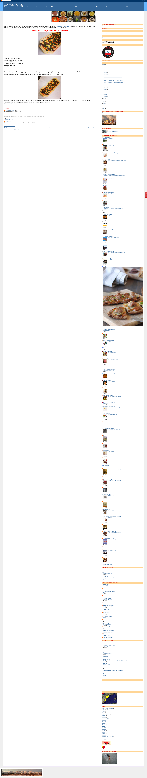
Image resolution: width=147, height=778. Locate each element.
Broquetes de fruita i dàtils (112, 352)
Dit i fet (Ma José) (106, 207)
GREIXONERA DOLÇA (111, 510)
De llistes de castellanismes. (107, 653)
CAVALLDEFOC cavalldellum (108, 637)
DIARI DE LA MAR (106, 659)
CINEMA (103, 711)
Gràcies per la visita (104, 33)
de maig (105, 89)
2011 (104, 101)
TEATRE (103, 738)
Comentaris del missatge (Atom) (15, 129)
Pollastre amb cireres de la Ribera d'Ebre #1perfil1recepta (117, 160)
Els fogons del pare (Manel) (108, 236)
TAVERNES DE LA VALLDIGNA (107, 736)
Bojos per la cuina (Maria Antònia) (109, 402)
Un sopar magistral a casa (107, 348)
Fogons (104, 572)
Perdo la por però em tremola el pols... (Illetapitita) (112, 516)
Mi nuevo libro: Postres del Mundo (108, 570)
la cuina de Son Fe (106, 509)
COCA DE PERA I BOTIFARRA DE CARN (111, 78)
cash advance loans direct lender (108, 606)
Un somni (104, 613)
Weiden (104, 675)
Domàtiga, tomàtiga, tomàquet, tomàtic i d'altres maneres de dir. (117, 469)
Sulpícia (104, 657)
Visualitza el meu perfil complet (112, 131)
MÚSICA (103, 726)
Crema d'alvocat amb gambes (112, 436)
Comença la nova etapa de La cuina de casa (115, 539)
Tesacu (104, 602)
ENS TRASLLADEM (106, 547)
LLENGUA (103, 723)
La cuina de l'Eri (106, 333)
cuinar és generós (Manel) (107, 258)
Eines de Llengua (106, 584)
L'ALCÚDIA (104, 720)
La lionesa (105, 185)
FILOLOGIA (104, 715)
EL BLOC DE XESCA (107, 635)
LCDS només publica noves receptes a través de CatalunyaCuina (118, 222)
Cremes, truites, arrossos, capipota (113, 259)
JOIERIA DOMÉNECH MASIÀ (108, 632)
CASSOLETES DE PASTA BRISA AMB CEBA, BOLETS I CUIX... (115, 82)
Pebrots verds (105, 366)
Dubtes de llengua (106, 652)
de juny (105, 87)
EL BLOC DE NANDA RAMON (108, 630)
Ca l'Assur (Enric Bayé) (107, 494)
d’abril (105, 91)
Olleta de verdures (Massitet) (108, 347)
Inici (49, 127)
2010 (104, 103)
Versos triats (105, 656)
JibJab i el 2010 (105, 620)
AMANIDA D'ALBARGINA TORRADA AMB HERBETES (113, 77)
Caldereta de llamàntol (111, 381)
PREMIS (103, 732)
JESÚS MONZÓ (106, 595)
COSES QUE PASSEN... (107, 598)
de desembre (106, 69)
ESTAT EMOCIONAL (105, 714)
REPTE (109, 215)
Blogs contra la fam (106, 413)
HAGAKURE (104, 717)
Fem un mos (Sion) (106, 137)
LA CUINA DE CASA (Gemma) (108, 538)
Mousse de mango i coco (107, 330)
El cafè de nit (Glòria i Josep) (108, 428)
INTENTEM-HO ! (106, 663)
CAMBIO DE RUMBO (106, 664)
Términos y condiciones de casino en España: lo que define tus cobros (114, 175)
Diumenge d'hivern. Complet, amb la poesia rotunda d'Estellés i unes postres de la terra (121, 488)
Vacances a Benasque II (107, 624)
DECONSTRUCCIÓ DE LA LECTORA (109, 591)
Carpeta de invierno (111, 451)
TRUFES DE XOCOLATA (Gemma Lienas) (114, 532)
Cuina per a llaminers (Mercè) (108, 192)
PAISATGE (104, 729)
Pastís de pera (105, 466)
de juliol (105, 86)
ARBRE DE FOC (106, 609)
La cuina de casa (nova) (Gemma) (109, 329)
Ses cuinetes (105, 435)
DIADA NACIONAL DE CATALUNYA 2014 (114, 429)
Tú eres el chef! (106, 569)
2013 (104, 98)
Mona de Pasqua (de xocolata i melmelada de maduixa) (116, 252)
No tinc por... (109, 341)
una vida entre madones (107, 358)
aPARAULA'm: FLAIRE (111, 495)
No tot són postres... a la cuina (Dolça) (110, 152)
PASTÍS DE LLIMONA (111, 145)
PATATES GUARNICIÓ (111, 230)
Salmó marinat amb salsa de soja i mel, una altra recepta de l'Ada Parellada (119, 153)
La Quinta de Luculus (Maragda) (109, 373)
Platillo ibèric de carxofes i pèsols (108, 370)
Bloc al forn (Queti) (106, 487)
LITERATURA (104, 721)
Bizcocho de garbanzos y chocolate (108, 211)
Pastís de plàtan (105, 403)
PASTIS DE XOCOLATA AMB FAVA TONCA (114, 480)
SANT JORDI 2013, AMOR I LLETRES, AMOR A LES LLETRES (113, 610)
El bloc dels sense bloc (107, 557)
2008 (104, 106)
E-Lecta (104, 677)
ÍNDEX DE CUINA (105, 718)
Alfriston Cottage (106, 450)
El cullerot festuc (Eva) (107, 144)
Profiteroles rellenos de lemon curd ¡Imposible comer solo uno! (113, 208)
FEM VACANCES (110, 138)
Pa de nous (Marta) (106, 177)
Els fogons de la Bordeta (107, 266)
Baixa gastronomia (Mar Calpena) (109, 406)
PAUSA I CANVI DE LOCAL (112, 550)
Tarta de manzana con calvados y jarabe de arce (110, 577)
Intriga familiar (105, 585)
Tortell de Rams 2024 (111, 193)
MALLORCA (104, 724)
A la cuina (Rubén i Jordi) (107, 443)
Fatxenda (104, 592)
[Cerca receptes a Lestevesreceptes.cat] (106, 37)
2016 (104, 64)
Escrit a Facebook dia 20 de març (113, 359)
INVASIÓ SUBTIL (106, 612)
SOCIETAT (104, 735)
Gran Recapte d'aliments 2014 (112, 414)
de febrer (105, 94)
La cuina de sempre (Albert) (108, 221)
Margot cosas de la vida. (107, 564)
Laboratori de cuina (106, 465)
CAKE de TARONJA (111, 178)
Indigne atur (105, 627)
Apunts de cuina (106, 579)
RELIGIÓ (103, 733)
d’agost (105, 75)
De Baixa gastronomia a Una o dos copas (114, 407)
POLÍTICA (103, 730)
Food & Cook (105, 576)
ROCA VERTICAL (106, 623)
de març (105, 92)
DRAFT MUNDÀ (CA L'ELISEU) (108, 605)
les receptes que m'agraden (10, 110)
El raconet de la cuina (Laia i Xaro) (109, 479)
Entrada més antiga (91, 127)
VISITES (103, 739)
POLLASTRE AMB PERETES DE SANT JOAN (112, 83)
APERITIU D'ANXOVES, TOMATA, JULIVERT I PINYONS (114, 80)
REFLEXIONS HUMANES (107, 616)
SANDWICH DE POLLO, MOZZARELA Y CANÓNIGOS (116, 396)
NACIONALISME (105, 727)
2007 (104, 108)
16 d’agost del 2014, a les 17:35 (8, 119)
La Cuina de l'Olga (9, 114)
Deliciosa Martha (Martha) (107, 214)
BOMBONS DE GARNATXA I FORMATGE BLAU (110, 477)
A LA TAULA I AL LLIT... (13, 5)
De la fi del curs (105, 646)
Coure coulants (106, 476)
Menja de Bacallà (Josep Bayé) (108, 340)
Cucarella (105, 673)
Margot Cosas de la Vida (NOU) (108, 210)
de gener (105, 96)
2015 (104, 66)
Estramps (104, 617)
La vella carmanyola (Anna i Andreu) (109, 531)
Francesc (7, 121)
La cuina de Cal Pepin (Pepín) (108, 229)
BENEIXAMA (104, 709)
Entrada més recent (7, 127)
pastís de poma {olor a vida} (107, 573)
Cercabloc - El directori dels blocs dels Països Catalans (113, 670)
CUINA (103, 712)
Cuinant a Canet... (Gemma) (108, 395)
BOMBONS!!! (110, 517)
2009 (104, 105)
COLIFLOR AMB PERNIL (111, 502)
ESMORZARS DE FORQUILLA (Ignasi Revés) (111, 619)
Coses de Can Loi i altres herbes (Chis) (110, 468)
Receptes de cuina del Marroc (108, 351)
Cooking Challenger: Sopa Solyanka (113, 374)
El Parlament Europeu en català (108, 672)
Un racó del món (106, 649)
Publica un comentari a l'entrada (9, 126)
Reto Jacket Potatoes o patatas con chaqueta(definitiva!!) (116, 388)
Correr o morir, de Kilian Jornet (108, 603)
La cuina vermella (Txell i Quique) (109, 174)
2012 (104, 100)
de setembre (106, 74)
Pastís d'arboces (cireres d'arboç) (113, 458)
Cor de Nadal (110, 186)
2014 (104, 67)
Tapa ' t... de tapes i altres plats (108, 251)
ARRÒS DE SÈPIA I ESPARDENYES (113, 237)
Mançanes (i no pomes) (107, 380)
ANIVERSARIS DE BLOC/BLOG (107, 708)
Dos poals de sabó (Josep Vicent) (109, 645)
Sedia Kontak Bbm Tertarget (107, 599)
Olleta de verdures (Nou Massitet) (109, 369)
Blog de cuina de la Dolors (63, 26)
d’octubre (105, 72)
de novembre (106, 70)
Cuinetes (104, 546)
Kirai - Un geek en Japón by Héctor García (110, 642)
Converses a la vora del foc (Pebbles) (109, 501)
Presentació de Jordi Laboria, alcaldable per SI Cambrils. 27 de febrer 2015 (115, 660)
